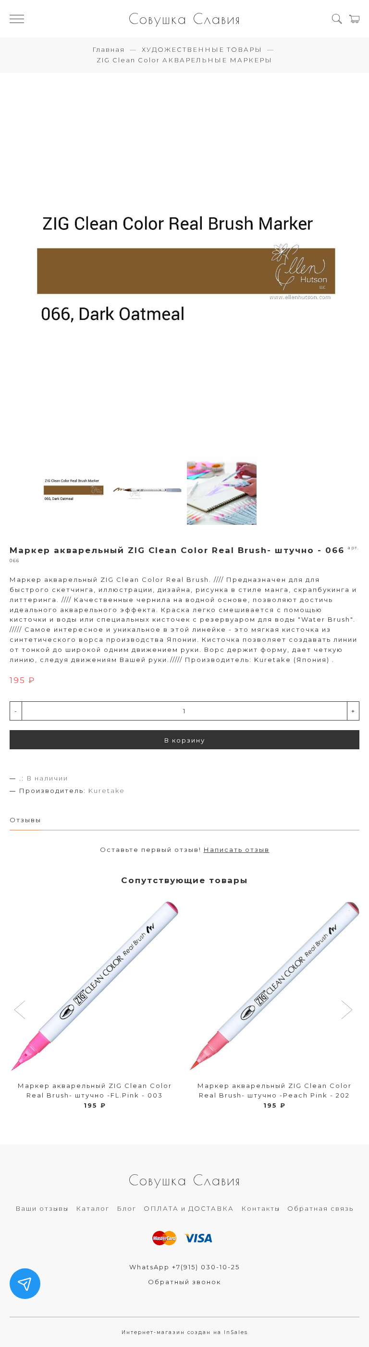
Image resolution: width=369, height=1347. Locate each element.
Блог (126, 1208)
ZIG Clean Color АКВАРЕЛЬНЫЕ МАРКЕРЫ (184, 60)
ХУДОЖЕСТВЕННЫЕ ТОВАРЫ (202, 49)
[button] (20, 1010)
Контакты (260, 1208)
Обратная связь (320, 1208)
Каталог (93, 1208)
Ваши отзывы (42, 1208)
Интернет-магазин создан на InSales (185, 1332)
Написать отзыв (237, 849)
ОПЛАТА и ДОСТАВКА (189, 1208)
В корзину (184, 740)
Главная (108, 49)
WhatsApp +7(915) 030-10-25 (184, 1267)
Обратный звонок (184, 1282)
